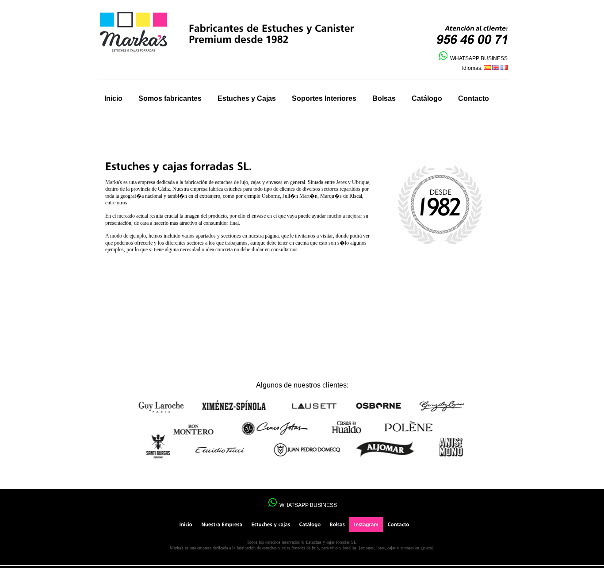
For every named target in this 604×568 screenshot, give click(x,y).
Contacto (473, 98)
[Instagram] (366, 524)
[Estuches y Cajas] (270, 524)
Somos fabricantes (170, 98)
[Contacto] (398, 524)
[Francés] (504, 68)
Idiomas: (473, 68)
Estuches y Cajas (247, 98)
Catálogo (427, 98)
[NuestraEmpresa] (222, 524)
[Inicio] (186, 524)
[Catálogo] (309, 524)
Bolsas (384, 98)
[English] (495, 68)
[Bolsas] (337, 524)
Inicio (113, 98)
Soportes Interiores (324, 98)
